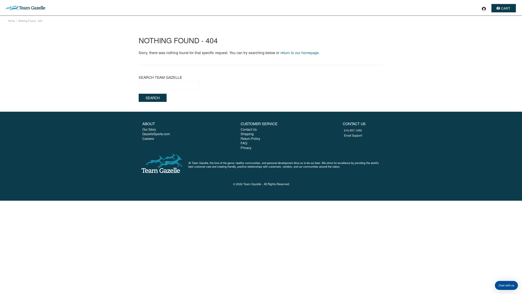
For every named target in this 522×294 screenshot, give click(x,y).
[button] (506, 285)
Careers (148, 138)
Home (11, 21)
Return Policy (250, 138)
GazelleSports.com (156, 133)
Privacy (246, 147)
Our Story (149, 129)
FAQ (244, 143)
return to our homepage (299, 52)
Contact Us (249, 129)
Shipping (247, 133)
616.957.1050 (353, 130)
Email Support (353, 135)
